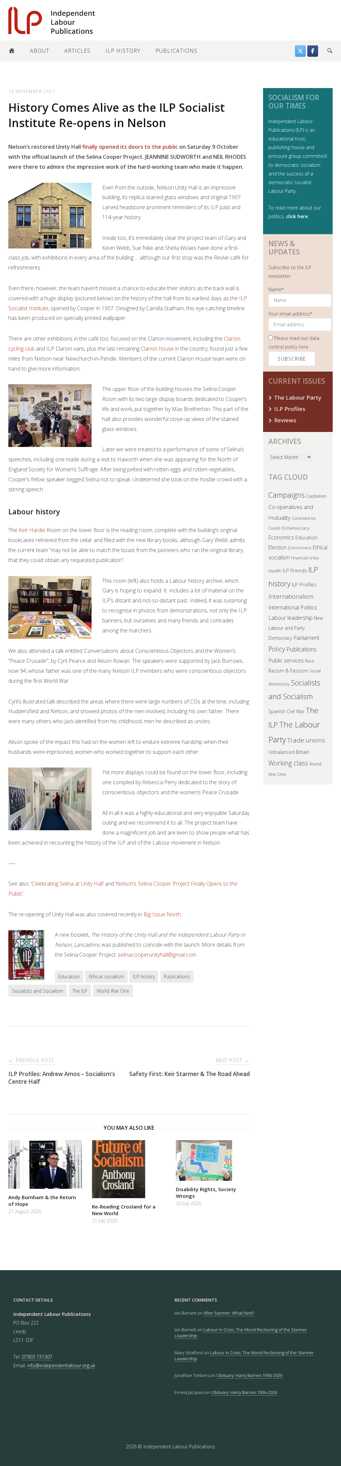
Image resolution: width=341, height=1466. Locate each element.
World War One (113, 991)
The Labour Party (297, 397)
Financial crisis (305, 558)
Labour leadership (290, 617)
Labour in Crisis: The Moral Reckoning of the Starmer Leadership (244, 1356)
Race (309, 661)
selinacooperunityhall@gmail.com (157, 954)
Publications (176, 50)
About (39, 50)
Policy (276, 648)
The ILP (79, 991)
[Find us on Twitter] (300, 51)
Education (69, 976)
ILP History (123, 50)
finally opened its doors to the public (130, 146)
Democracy (298, 528)
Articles (77, 50)
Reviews (285, 420)
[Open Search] (330, 51)
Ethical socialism (106, 976)
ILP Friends (295, 570)
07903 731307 (37, 1357)
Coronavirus (303, 518)
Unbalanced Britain (288, 752)
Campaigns (286, 495)
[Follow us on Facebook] (312, 51)
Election (277, 547)
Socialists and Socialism (37, 991)
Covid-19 (276, 528)
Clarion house (157, 348)
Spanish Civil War (286, 711)
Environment (299, 548)
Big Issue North (162, 914)
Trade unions (306, 740)
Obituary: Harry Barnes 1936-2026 (249, 1375)
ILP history (144, 976)
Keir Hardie (32, 530)
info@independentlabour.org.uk (61, 1365)
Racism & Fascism (288, 670)
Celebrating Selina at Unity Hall (67, 883)
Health (274, 571)
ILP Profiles (289, 409)
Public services (286, 660)
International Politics (292, 607)
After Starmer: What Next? (228, 1313)
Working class (288, 763)
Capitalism (316, 496)
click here (297, 216)
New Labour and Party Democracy (295, 628)
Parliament (306, 637)
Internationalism (290, 596)
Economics (281, 537)
